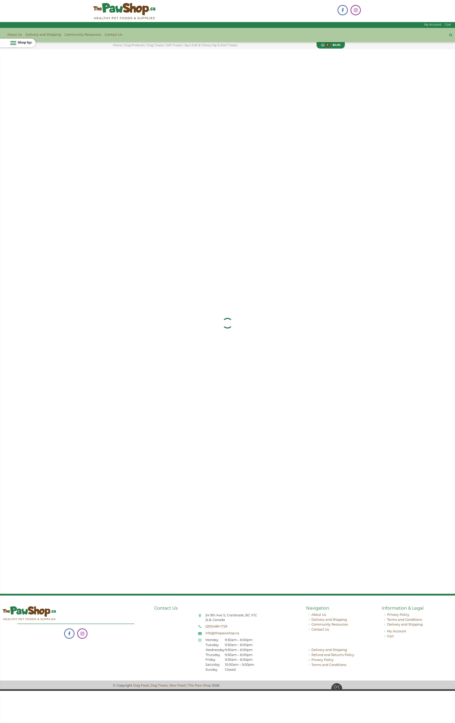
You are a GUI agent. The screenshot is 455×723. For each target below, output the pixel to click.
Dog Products (134, 45)
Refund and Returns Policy (332, 655)
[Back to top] (449, 706)
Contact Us (113, 35)
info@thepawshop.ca (222, 633)
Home (117, 45)
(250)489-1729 (216, 626)
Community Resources (83, 35)
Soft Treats (174, 45)
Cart (448, 24)
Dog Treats (155, 45)
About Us (14, 35)
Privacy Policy (398, 615)
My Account (432, 24)
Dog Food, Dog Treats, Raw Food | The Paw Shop (172, 685)
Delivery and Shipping (43, 35)
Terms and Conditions (404, 620)
